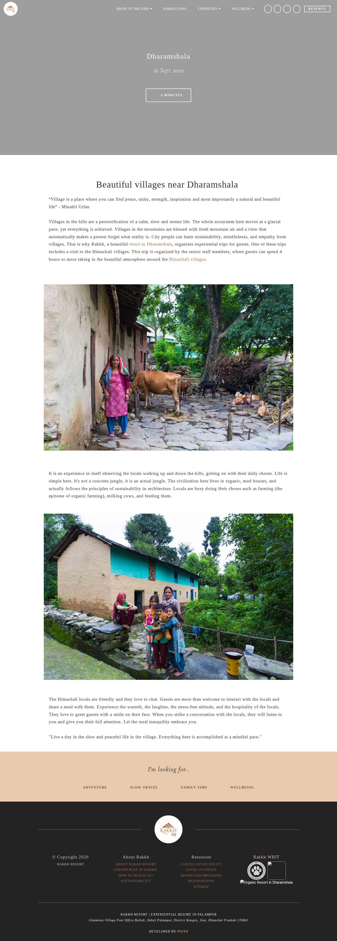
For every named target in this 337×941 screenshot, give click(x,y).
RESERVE (317, 9)
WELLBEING (242, 787)
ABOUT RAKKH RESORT (136, 864)
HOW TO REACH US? (136, 875)
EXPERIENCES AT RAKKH (136, 870)
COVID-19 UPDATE (201, 870)
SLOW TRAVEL (144, 787)
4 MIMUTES (172, 95)
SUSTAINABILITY (136, 881)
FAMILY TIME (194, 787)
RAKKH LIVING (175, 9)
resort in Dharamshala (150, 244)
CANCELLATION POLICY (201, 864)
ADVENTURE (95, 787)
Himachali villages (187, 259)
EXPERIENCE (208, 9)
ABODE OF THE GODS (132, 9)
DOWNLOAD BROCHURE (201, 875)
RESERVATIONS (201, 881)
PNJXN (182, 931)
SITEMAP (201, 886)
